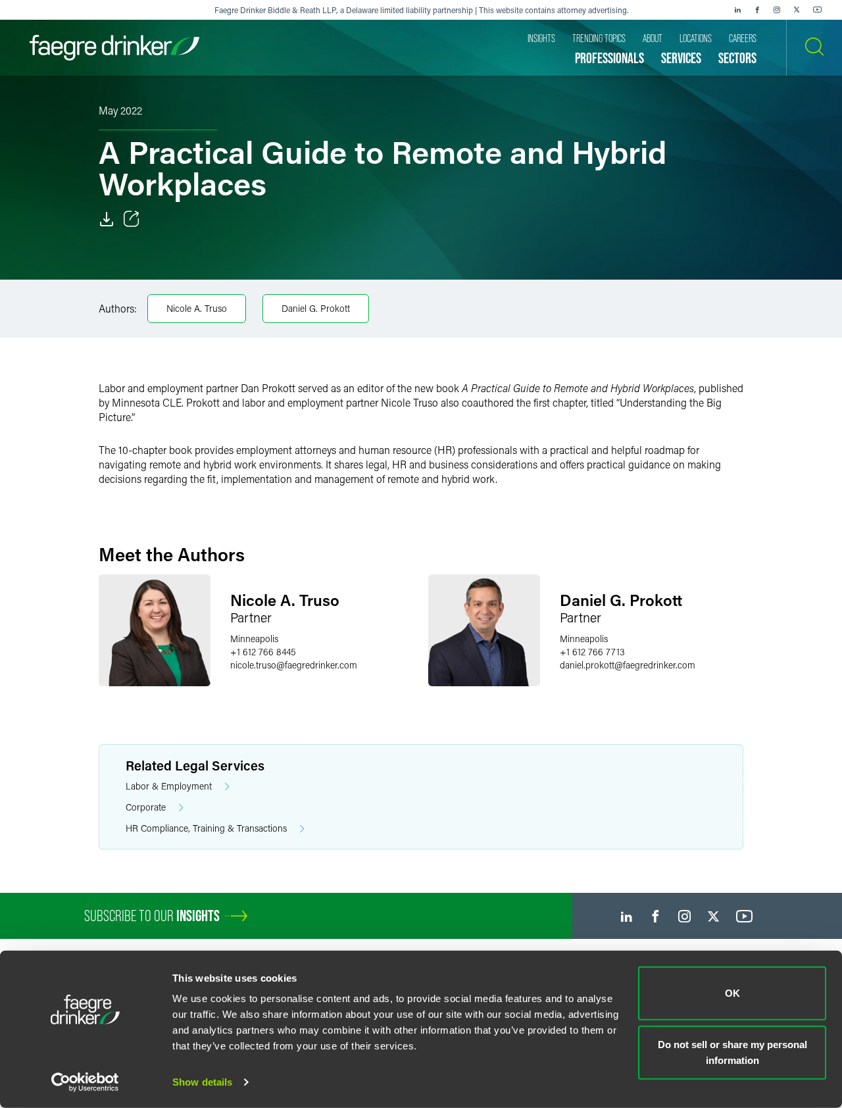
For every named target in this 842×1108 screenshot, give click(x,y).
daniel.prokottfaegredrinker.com (627, 665)
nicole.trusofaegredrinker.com (293, 665)
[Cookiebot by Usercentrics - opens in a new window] (85, 1082)
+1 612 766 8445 (263, 651)
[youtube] (817, 10)
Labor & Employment (169, 786)
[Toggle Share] (131, 219)
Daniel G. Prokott (316, 308)
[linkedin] (737, 10)
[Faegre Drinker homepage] (114, 48)
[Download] (106, 219)
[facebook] (757, 10)
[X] (796, 10)
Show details (202, 1082)
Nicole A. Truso (196, 308)
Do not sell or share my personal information (732, 1051)
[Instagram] (777, 10)
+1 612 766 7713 (592, 651)
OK (732, 993)
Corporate (146, 807)
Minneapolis (254, 638)
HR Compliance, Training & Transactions (206, 828)
